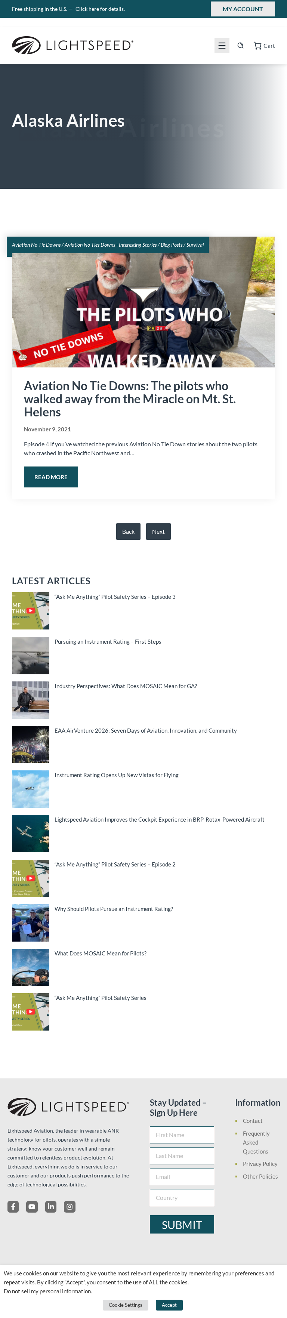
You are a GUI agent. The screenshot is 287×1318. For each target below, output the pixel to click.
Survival (195, 244)
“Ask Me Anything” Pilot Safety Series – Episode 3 (115, 596)
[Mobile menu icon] (222, 45)
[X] (31, 1206)
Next (158, 531)
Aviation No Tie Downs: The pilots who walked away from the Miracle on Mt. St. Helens (130, 398)
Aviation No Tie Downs (36, 244)
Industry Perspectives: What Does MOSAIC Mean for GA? (126, 686)
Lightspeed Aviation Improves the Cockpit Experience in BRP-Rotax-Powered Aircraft (160, 819)
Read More (51, 477)
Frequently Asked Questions (256, 1142)
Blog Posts (171, 244)
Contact (253, 1120)
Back (128, 531)
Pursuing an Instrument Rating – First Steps (108, 641)
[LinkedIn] (50, 1206)
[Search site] (240, 45)
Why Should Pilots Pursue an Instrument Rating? (114, 908)
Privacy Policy (260, 1163)
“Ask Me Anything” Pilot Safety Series (100, 997)
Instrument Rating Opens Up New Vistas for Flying (117, 775)
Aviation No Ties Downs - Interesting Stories (111, 244)
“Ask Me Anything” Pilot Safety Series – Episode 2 (115, 864)
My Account (243, 8)
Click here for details (100, 9)
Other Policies (260, 1176)
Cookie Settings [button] (125, 1305)
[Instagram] (69, 1206)
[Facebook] (13, 1206)
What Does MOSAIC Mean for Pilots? (100, 953)
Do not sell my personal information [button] (47, 1291)
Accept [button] (169, 1305)
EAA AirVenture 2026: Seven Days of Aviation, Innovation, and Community (146, 730)
